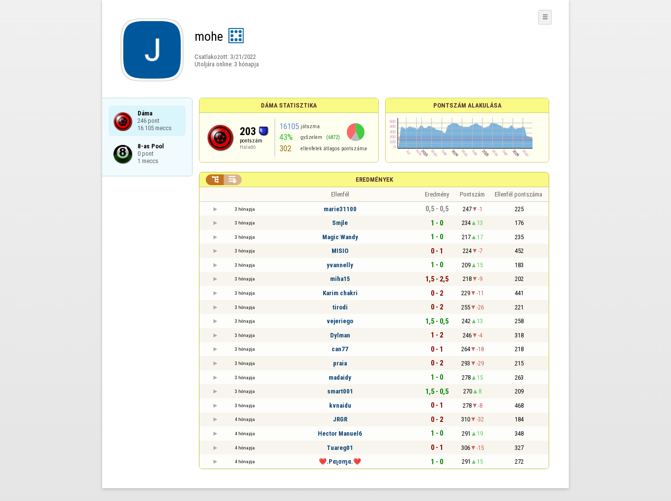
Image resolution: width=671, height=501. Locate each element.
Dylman (340, 335)
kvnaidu (340, 405)
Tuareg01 (340, 447)
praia (340, 363)
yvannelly (340, 265)
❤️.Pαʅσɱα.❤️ (340, 461)
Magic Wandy (340, 237)
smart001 (340, 391)
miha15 (340, 278)
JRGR (340, 419)
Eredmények (374, 179)
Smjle (340, 222)
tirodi (340, 307)
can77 (340, 349)
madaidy (340, 377)
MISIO (340, 250)
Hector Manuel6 (340, 433)
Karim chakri (340, 293)
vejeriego (340, 321)
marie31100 (340, 209)
